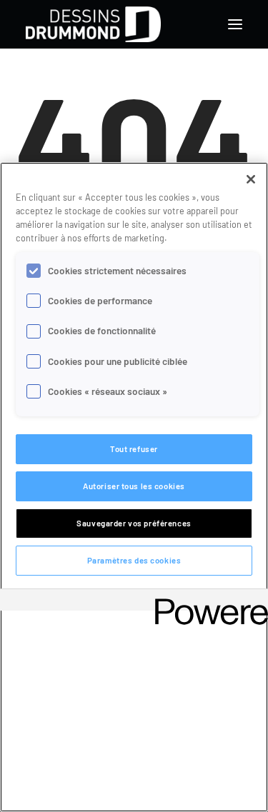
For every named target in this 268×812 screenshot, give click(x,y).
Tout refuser (134, 448)
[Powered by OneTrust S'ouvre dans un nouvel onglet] (206, 602)
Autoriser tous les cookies (134, 486)
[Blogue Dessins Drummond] (93, 24)
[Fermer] (251, 179)
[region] (134, 487)
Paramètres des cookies (134, 560)
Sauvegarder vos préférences (133, 523)
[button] (235, 24)
